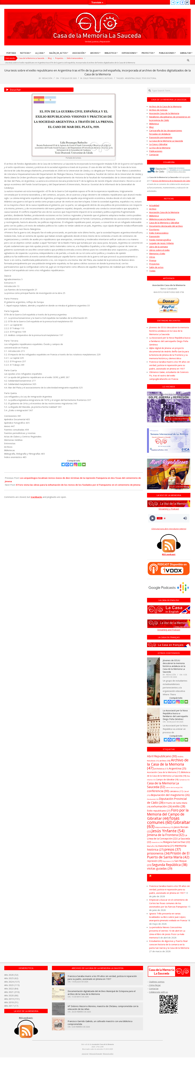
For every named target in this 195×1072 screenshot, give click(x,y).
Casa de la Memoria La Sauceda (163, 785)
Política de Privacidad (95, 1054)
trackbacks (36, 496)
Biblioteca (154, 123)
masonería (166, 845)
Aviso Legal (85, 1054)
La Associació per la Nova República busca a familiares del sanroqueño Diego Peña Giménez (169, 341)
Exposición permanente (160, 137)
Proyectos (154, 263)
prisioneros (158, 853)
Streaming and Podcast (168, 629)
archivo (164, 760)
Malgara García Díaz (176, 842)
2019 (11, 998)
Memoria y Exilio (157, 253)
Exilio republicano (159, 810)
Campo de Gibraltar (167, 779)
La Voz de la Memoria (159, 147)
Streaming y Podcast (169, 508)
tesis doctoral (149, 78)
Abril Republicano (162, 756)
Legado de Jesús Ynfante (161, 243)
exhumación (161, 806)
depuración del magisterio (170, 795)
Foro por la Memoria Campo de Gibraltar (170, 878)
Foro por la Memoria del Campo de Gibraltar (168, 814)
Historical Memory (164, 827)
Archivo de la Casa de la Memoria (165, 106)
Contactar (154, 154)
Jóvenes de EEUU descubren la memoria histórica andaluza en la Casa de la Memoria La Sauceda (169, 331)
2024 (11, 981)
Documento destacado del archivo (166, 226)
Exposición (154, 236)
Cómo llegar (154, 985)
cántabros (176, 791)
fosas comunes (163, 820)
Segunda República (169, 864)
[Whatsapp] (80, 464)
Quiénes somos (156, 981)
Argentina (130, 78)
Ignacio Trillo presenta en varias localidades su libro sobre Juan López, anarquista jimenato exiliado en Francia (168, 917)
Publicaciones (155, 151)
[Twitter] (71, 464)
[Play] (152, 518)
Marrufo (152, 846)
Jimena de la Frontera (165, 835)
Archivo (152, 208)
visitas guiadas (159, 868)
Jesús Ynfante (168, 830)
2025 (11, 978)
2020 (11, 995)
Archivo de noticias (158, 109)
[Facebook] (67, 464)
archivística (161, 768)
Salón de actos (156, 267)
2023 (11, 985)
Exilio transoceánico (93, 78)
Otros (152, 256)
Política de (108, 1054)
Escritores (154, 229)
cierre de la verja (174, 787)
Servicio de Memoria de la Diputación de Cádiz (171, 181)
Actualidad (154, 205)
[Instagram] (75, 464)
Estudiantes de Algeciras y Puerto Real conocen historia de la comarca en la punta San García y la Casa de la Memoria (169, 944)
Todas (152, 270)
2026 (11, 974)
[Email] (84, 464)
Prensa (152, 260)
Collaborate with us (158, 992)
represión (154, 860)
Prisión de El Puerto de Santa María (168, 855)
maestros (157, 842)
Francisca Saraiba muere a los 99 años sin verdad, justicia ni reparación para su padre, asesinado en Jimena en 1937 (169, 365)
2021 (11, 992)
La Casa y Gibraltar (158, 144)
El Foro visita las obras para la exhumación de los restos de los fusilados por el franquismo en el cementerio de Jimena (78, 484)
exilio (138, 78)
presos (172, 849)
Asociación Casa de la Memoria (164, 113)
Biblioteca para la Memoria (162, 219)
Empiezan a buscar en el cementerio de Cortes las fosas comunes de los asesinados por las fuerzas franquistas (168, 903)
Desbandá (152, 799)
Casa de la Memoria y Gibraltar (164, 222)
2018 (11, 1002)
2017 (11, 1005)
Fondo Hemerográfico (160, 239)
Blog (151, 127)
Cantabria (184, 780)
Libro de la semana (158, 246)
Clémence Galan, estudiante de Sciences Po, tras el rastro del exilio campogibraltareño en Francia (169, 375)
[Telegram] (63, 464)
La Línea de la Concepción (167, 836)
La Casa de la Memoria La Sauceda (166, 140)
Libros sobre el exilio (159, 250)
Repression (168, 861)
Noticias (109, 78)
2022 (11, 988)
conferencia (158, 791)
